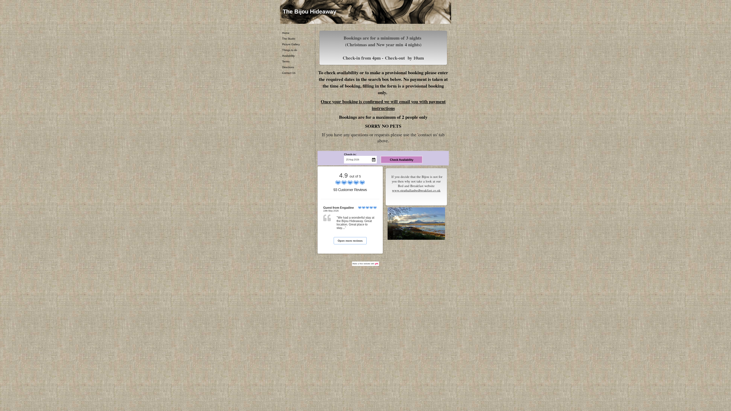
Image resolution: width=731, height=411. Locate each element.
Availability (288, 55)
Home (285, 32)
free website (365, 264)
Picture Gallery (291, 44)
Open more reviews (350, 240)
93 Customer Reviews (350, 190)
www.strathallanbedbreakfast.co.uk (416, 190)
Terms (286, 61)
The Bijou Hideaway (309, 11)
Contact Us (288, 72)
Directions (288, 67)
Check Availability (401, 159)
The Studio (288, 38)
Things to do (289, 50)
